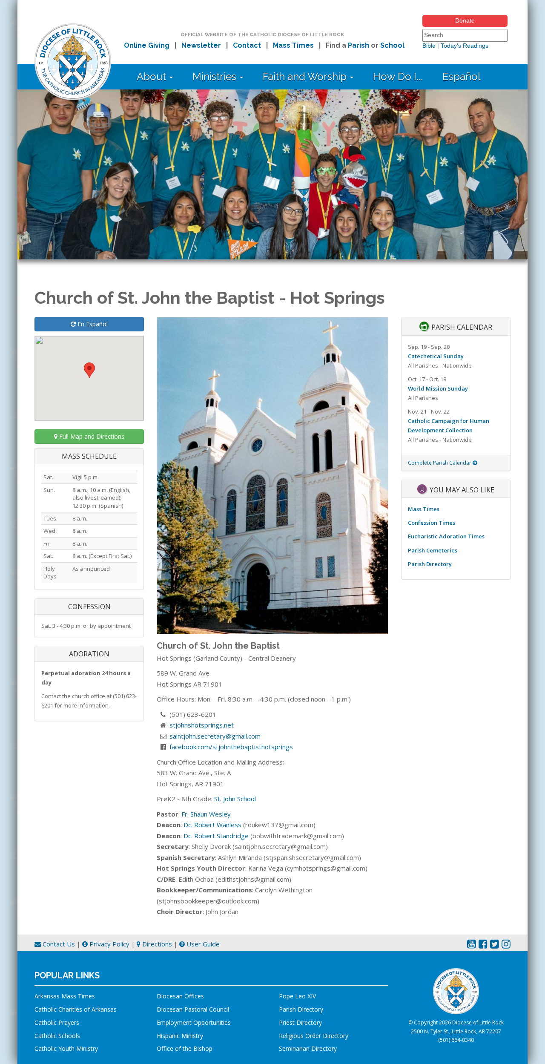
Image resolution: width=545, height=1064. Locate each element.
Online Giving (146, 45)
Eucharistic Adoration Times (446, 536)
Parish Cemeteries (432, 550)
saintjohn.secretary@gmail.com (215, 736)
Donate (465, 20)
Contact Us (58, 944)
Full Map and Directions (90, 436)
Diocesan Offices (180, 996)
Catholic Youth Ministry (66, 1048)
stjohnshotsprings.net (201, 725)
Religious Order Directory (313, 1036)
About (153, 76)
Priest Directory (300, 1022)
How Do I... (398, 76)
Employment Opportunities (194, 1022)
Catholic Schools (57, 1036)
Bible (429, 45)
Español (461, 76)
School (392, 45)
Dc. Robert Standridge (216, 835)
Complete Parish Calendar (440, 462)
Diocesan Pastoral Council (193, 1009)
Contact (247, 45)
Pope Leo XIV (297, 996)
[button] (89, 370)
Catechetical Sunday (436, 356)
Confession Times (431, 522)
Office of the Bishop (184, 1048)
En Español (92, 324)
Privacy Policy (108, 944)
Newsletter (201, 45)
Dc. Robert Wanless (212, 824)
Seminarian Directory (308, 1048)
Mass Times (293, 45)
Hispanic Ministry (180, 1036)
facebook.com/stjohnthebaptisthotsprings (231, 746)
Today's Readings (464, 45)
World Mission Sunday (438, 388)
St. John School (235, 798)
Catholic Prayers (56, 1022)
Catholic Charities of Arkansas (75, 1009)
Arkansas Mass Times (64, 996)
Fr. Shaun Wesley (206, 814)
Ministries (215, 76)
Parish (358, 45)
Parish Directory (430, 564)
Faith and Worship (306, 76)
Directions (156, 944)
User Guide (202, 944)
